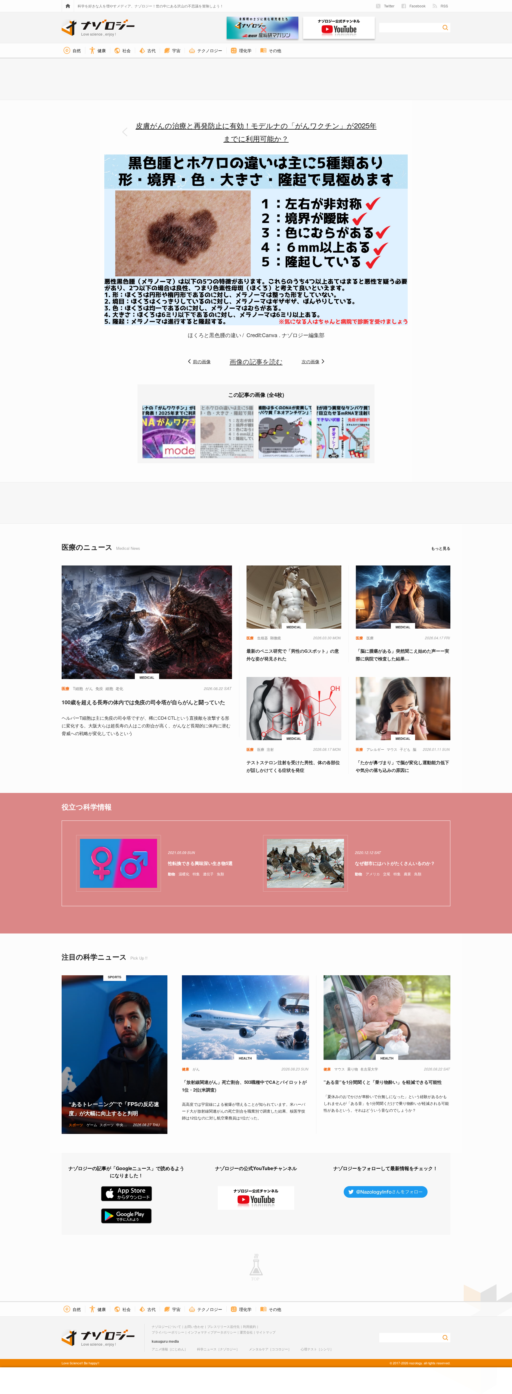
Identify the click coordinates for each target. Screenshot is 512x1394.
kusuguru (160, 1341)
